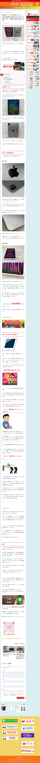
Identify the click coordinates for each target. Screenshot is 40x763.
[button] (33, 14)
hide (8, 74)
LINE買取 (20, 759)
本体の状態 (7, 81)
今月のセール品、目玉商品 (20, 7)
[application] (32, 14)
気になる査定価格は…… (9, 79)
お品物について (7, 77)
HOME (20, 757)
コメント (4, 670)
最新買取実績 (21, 643)
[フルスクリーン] (37, 16)
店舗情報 (24, 759)
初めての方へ (15, 759)
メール (3, 684)
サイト (3, 689)
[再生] (27, 16)
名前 (3, 679)
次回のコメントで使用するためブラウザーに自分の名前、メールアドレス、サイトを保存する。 (13, 695)
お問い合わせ (28, 759)
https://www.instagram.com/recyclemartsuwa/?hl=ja (12, 638)
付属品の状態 (8, 82)
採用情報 (10, 759)
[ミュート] (36, 16)
